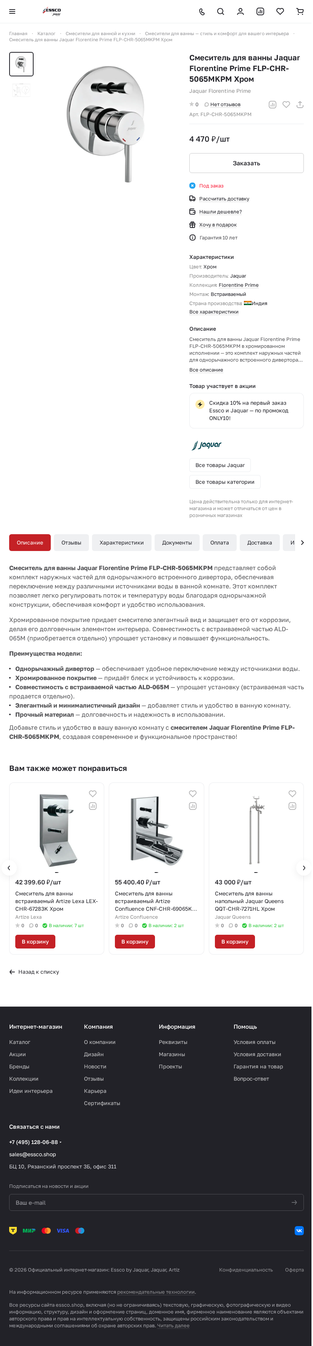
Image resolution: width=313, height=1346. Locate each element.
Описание (30, 542)
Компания (98, 1026)
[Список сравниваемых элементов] (260, 11)
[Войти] (240, 11)
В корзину (35, 941)
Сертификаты (102, 1103)
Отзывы (71, 542)
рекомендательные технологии (156, 1292)
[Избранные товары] (280, 11)
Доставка (259, 542)
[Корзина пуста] (300, 11)
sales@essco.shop (32, 1154)
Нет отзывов (225, 104)
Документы (177, 542)
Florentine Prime (239, 285)
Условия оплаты (255, 1042)
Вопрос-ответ (251, 1078)
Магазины (172, 1054)
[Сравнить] (272, 104)
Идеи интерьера (31, 1090)
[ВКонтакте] (299, 1230)
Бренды (19, 1066)
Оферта (294, 1270)
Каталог (19, 1042)
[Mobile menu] (12, 11)
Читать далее (173, 1325)
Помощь (245, 1026)
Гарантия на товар (258, 1066)
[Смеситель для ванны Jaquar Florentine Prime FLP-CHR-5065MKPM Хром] (109, 124)
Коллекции (24, 1078)
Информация (177, 1026)
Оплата (219, 542)
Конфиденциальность (246, 1270)
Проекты (170, 1066)
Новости (95, 1066)
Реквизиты (173, 1042)
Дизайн (94, 1054)
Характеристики (122, 542)
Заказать (246, 163)
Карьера (95, 1090)
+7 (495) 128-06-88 (33, 1142)
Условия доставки (257, 1054)
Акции (17, 1054)
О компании (100, 1042)
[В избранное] (286, 104)
